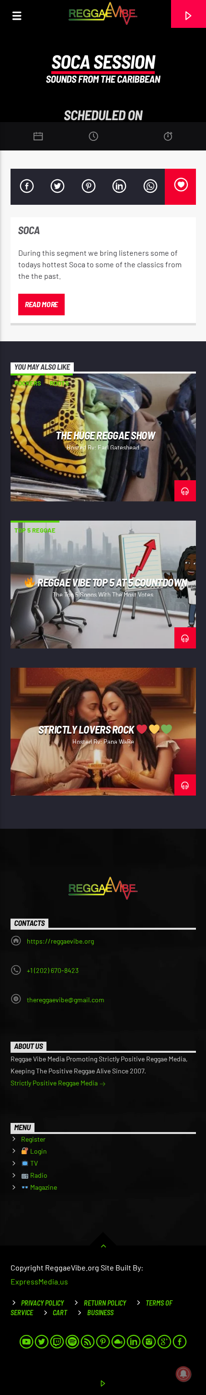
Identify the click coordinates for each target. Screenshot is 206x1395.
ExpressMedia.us (39, 1281)
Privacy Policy (42, 1303)
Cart (60, 1312)
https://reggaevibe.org (60, 941)
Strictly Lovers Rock (87, 729)
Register (33, 1139)
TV (33, 1163)
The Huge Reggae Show (105, 435)
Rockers (27, 383)
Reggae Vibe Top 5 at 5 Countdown (111, 582)
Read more (41, 304)
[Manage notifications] (183, 1374)
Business (100, 1312)
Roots (59, 383)
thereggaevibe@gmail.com (65, 1000)
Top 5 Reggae (35, 530)
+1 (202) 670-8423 (53, 970)
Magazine (43, 1187)
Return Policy (105, 1303)
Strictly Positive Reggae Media (55, 1083)
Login (38, 1151)
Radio (38, 1175)
